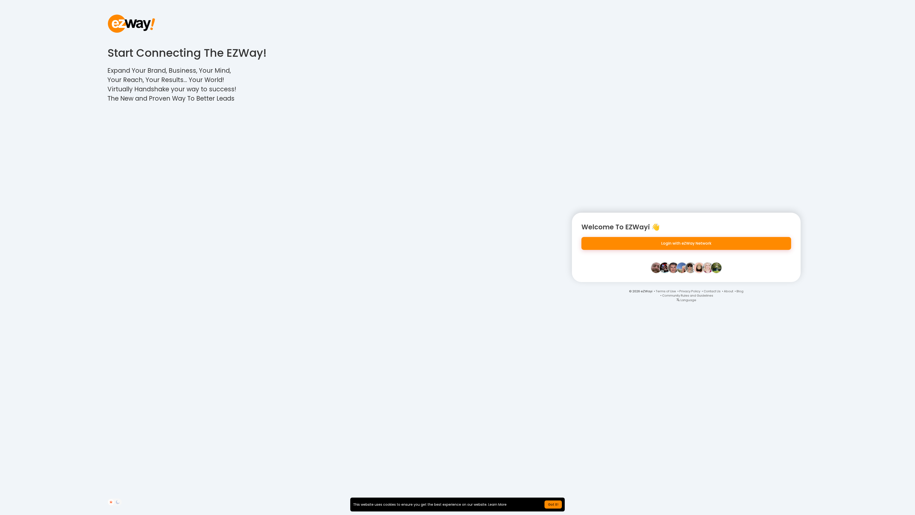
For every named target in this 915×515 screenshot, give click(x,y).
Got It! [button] (553, 504)
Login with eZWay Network (686, 243)
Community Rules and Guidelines (687, 295)
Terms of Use (666, 291)
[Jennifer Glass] (690, 267)
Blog (740, 291)
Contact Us (712, 291)
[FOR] (656, 267)
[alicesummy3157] (699, 267)
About (728, 291)
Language (688, 300)
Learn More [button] (497, 504)
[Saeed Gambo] (716, 267)
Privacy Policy (689, 291)
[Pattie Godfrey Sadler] (707, 267)
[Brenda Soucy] (673, 267)
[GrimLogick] (665, 267)
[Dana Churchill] (682, 267)
